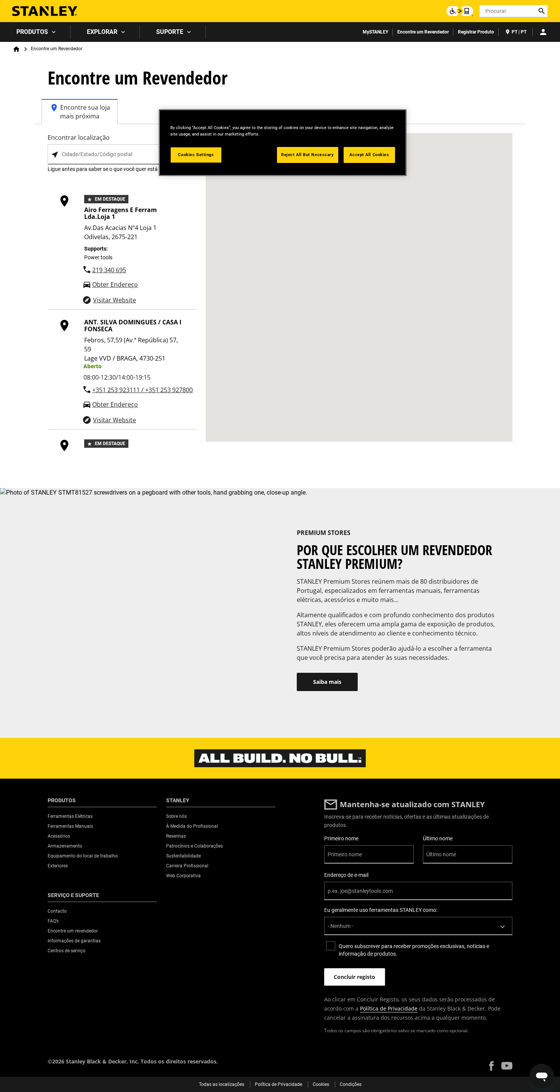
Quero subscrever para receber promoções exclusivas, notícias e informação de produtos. (414, 950)
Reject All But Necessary (307, 154)
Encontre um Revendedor (423, 32)
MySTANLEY (375, 32)
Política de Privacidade (389, 1008)
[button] (491, 1066)
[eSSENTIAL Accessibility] (459, 11)
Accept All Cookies (369, 154)
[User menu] (543, 32)
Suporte (169, 31)
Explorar (102, 31)
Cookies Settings (196, 154)
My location (55, 154)
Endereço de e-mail (346, 875)
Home (16, 49)
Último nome (438, 838)
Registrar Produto (476, 32)
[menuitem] (35, 32)
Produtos (32, 31)
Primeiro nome (341, 838)
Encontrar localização (79, 137)
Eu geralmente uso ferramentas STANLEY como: (380, 910)
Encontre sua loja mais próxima (85, 111)
